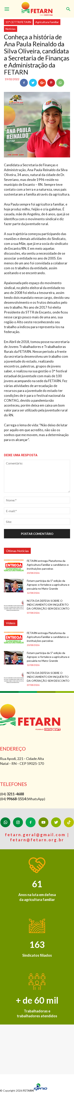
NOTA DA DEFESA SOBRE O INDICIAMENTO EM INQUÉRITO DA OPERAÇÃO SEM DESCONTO (48, 604)
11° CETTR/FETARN (18, 22)
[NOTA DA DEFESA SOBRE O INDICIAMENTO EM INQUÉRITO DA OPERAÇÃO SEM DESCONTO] (14, 605)
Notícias (11, 29)
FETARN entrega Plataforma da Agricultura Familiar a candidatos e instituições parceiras (48, 564)
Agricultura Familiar (47, 22)
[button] (68, 7)
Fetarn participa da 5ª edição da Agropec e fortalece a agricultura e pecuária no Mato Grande (48, 584)
